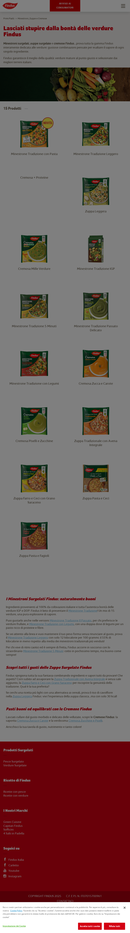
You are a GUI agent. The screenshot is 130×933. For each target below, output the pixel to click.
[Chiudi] (124, 907)
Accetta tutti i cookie (90, 926)
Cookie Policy (16, 910)
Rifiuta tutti (114, 926)
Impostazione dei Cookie (14, 926)
